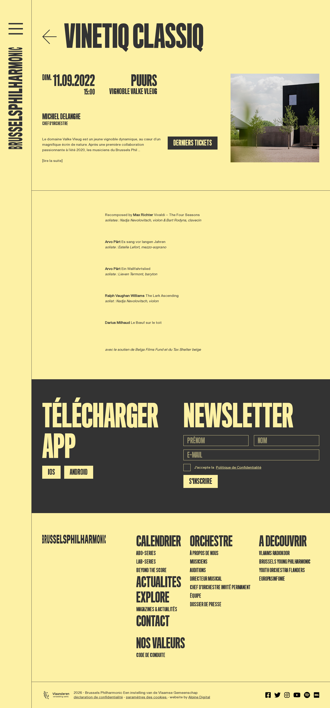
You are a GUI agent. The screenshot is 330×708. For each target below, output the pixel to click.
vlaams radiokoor (274, 553)
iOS (51, 472)
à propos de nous (204, 553)
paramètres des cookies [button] (146, 697)
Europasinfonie (272, 579)
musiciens (198, 561)
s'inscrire (200, 481)
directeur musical (206, 579)
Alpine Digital (199, 697)
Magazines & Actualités (156, 609)
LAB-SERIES (146, 561)
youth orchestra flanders (282, 570)
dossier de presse (205, 604)
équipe (195, 596)
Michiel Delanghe (61, 116)
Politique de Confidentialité (238, 467)
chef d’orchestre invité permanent (220, 587)
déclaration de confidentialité (98, 697)
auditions (198, 570)
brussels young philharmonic (284, 561)
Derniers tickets (192, 143)
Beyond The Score (151, 570)
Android (79, 472)
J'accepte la (227, 467)
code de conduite (150, 655)
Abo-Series (146, 553)
